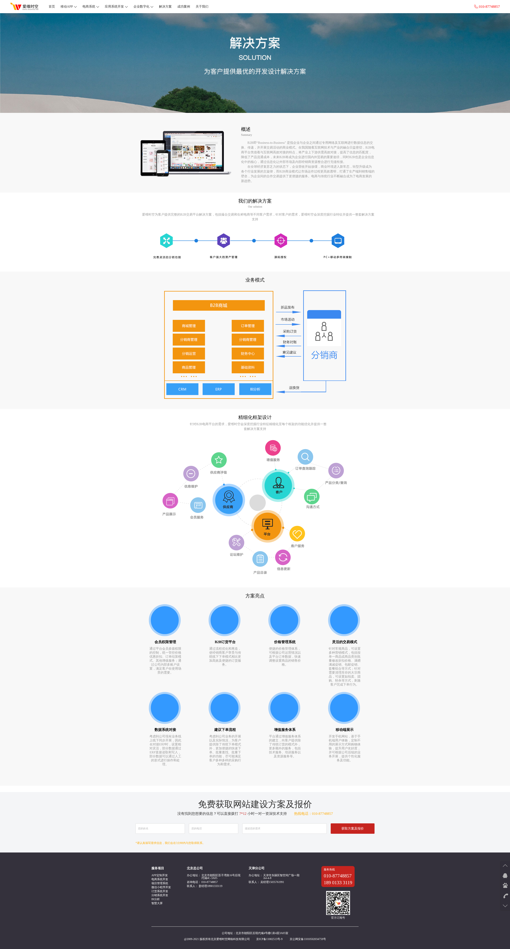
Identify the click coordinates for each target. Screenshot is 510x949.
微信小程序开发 (161, 887)
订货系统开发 (159, 891)
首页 (52, 6)
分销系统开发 (159, 895)
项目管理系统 (159, 883)
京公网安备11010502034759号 (308, 939)
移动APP (67, 6)
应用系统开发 (114, 6)
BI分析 (155, 899)
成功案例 (183, 6)
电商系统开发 (159, 879)
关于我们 (202, 6)
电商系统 (88, 6)
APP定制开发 (159, 875)
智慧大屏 (157, 903)
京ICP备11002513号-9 (269, 939)
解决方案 (165, 6)
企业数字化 (141, 6)
